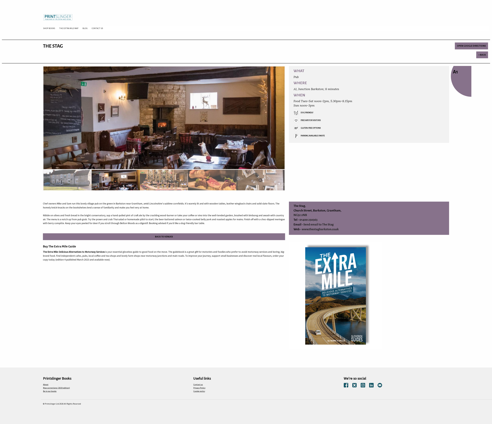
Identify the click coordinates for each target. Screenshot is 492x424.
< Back (482, 55)
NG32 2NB (300, 215)
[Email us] (380, 385)
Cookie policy (199, 391)
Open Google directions (471, 46)
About (45, 384)
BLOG (85, 28)
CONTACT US (97, 28)
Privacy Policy (199, 388)
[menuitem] (49, 28)
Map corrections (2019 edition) (56, 388)
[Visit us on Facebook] (346, 385)
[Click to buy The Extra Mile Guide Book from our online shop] (335, 295)
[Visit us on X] (354, 385)
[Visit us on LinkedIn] (371, 385)
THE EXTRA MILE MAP (68, 28)
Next (288, 118)
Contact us (198, 384)
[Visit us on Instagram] (363, 385)
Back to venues (164, 236)
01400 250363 (308, 219)
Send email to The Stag (318, 224)
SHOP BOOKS (49, 28)
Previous (40, 118)
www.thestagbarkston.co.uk (320, 229)
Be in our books (50, 391)
